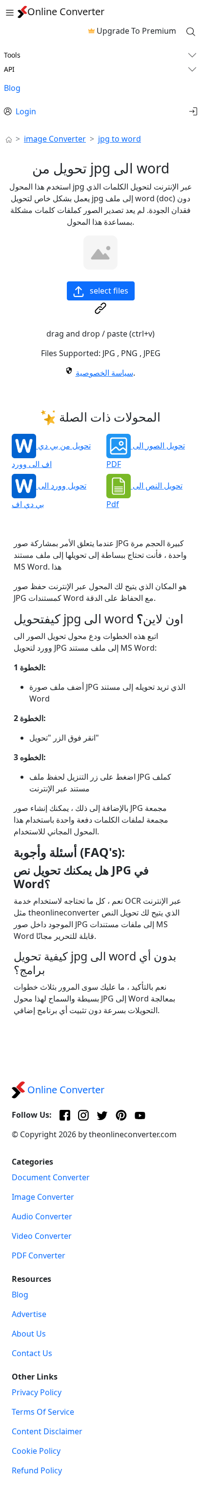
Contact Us (32, 1353)
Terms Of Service (43, 1411)
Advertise (29, 1314)
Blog (12, 88)
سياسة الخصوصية (104, 372)
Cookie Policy (36, 1450)
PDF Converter (38, 1255)
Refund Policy (37, 1470)
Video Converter (42, 1236)
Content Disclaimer (47, 1431)
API (9, 69)
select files (108, 290)
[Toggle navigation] (10, 12)
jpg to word (119, 138)
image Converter (55, 138)
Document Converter (51, 1177)
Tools (12, 55)
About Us (29, 1333)
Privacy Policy (36, 1392)
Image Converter (43, 1196)
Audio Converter (42, 1216)
